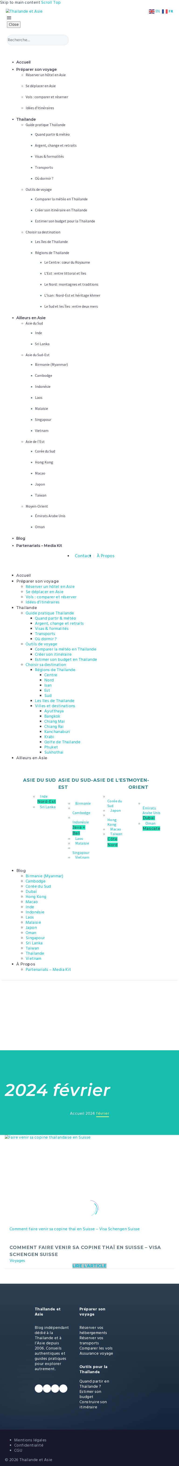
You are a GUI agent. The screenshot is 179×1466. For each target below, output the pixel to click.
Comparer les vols (96, 1348)
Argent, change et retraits (59, 623)
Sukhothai (54, 752)
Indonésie (35, 912)
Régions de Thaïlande (55, 670)
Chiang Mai (54, 721)
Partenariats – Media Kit (48, 969)
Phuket (51, 747)
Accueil (23, 575)
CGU (18, 1450)
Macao (32, 902)
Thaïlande (26, 608)
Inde (30, 907)
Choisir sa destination (46, 665)
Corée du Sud (38, 886)
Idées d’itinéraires (43, 602)
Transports (45, 634)
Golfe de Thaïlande (62, 742)
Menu (9, 17)
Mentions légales (30, 1440)
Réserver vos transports (91, 1340)
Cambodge (35, 881)
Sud (48, 696)
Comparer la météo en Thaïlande (65, 649)
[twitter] (47, 1388)
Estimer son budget (90, 1394)
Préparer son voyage (37, 581)
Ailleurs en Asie (31, 758)
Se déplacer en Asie (45, 592)
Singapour (35, 938)
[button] (90, 50)
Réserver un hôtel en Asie (50, 587)
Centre (50, 675)
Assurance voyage (96, 1353)
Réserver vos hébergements (93, 1330)
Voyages (17, 1261)
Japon (31, 928)
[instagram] (55, 1388)
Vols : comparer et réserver (51, 597)
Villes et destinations (55, 706)
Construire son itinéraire (93, 1404)
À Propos (25, 964)
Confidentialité (28, 1445)
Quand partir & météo (55, 618)
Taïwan (32, 948)
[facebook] (39, 1388)
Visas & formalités (52, 629)
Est (47, 690)
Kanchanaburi (57, 732)
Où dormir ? (46, 639)
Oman (31, 933)
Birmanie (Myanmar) (44, 876)
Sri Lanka (34, 943)
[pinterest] (63, 1388)
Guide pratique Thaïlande (50, 613)
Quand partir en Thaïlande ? (94, 1383)
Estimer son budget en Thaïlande (66, 659)
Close (14, 24)
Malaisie (33, 922)
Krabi (49, 737)
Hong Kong (36, 897)
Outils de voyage (41, 644)
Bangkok (52, 716)
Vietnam (33, 958)
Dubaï (31, 891)
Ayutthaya (54, 711)
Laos (30, 917)
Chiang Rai (54, 726)
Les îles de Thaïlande (54, 701)
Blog (21, 870)
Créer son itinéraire (53, 654)
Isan (48, 685)
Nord (49, 680)
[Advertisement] (89, 1015)
